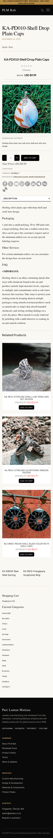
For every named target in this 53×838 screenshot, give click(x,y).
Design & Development (12, 783)
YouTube (43, 728)
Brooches (6, 671)
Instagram (7, 728)
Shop (11, 47)
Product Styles (8, 792)
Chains (4, 624)
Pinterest (32, 728)
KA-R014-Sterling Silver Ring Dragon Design (26, 471)
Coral (4, 629)
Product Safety (9, 753)
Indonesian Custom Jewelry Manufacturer (29, 177)
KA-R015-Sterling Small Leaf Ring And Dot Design (26, 398)
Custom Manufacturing (12, 778)
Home (4, 47)
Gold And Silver (8, 645)
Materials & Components (13, 787)
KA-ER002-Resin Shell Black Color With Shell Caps (26, 545)
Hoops (4, 676)
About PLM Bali (9, 744)
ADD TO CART (26, 407)
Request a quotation (11, 818)
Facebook (20, 728)
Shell (4, 666)
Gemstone (6, 639)
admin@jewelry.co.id (11, 813)
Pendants (5, 655)
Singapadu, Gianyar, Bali (13, 809)
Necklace (5, 681)
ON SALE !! (15, 173)
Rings (4, 660)
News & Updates (9, 762)
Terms (5, 757)
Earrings (5, 634)
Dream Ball (6, 613)
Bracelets (5, 618)
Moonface (6, 650)
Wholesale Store (9, 748)
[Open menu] (48, 10)
